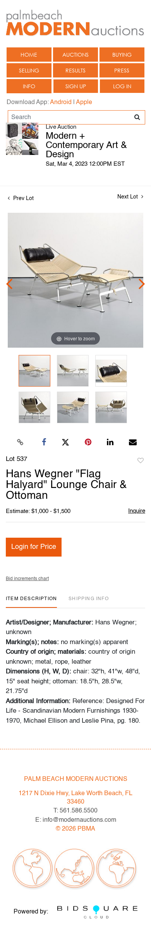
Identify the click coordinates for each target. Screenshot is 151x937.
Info (29, 86)
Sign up (75, 86)
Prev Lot (23, 198)
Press (121, 70)
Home (29, 54)
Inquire (136, 511)
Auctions (75, 54)
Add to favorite (140, 461)
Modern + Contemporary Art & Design (86, 146)
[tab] (31, 601)
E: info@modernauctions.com (75, 820)
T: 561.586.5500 (75, 811)
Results (75, 70)
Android (61, 102)
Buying (122, 54)
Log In (122, 86)
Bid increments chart (27, 579)
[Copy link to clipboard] (20, 442)
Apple (84, 102)
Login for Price (33, 546)
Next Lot (128, 197)
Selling (29, 70)
